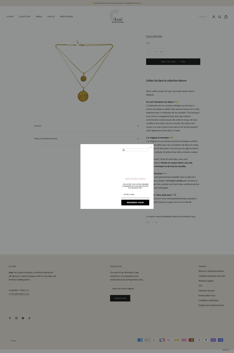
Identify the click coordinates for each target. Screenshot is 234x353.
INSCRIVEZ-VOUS (135, 202)
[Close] (150, 147)
